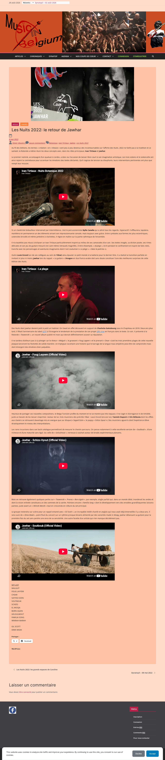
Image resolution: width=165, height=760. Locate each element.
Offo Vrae (100, 331)
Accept (152, 754)
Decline (138, 754)
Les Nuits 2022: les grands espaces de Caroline (36, 669)
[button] (24, 56)
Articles (19, 56)
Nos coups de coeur (86, 56)
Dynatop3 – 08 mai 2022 (141, 673)
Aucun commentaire (37, 143)
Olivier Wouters (18, 143)
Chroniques (36, 56)
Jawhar (72, 143)
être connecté (25, 692)
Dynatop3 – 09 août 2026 (45, 2)
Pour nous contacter (141, 738)
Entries (137, 727)
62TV (45, 331)
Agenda (65, 56)
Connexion (123, 56)
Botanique (53, 143)
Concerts (24, 124)
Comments (139, 732)
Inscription (137, 717)
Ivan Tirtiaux (64, 143)
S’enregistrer (139, 56)
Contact (107, 56)
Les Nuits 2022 (82, 143)
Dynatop (53, 56)
